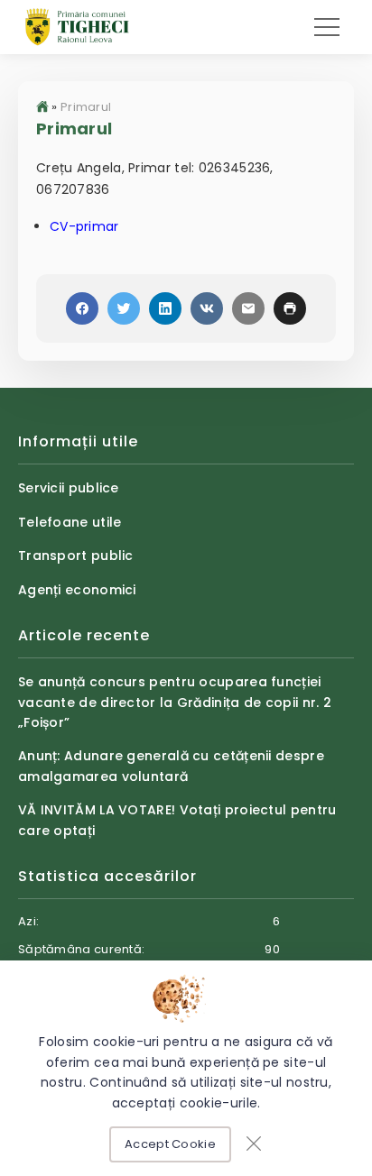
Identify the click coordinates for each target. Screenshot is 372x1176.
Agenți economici (77, 590)
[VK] (207, 308)
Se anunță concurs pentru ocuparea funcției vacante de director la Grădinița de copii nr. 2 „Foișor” (174, 702)
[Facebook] (82, 308)
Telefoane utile (70, 522)
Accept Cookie (170, 1144)
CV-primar (84, 226)
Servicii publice (68, 488)
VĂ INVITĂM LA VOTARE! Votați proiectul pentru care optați (177, 820)
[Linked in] (165, 308)
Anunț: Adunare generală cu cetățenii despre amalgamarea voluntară (171, 766)
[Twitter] (123, 308)
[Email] (248, 308)
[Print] (290, 308)
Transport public (76, 556)
